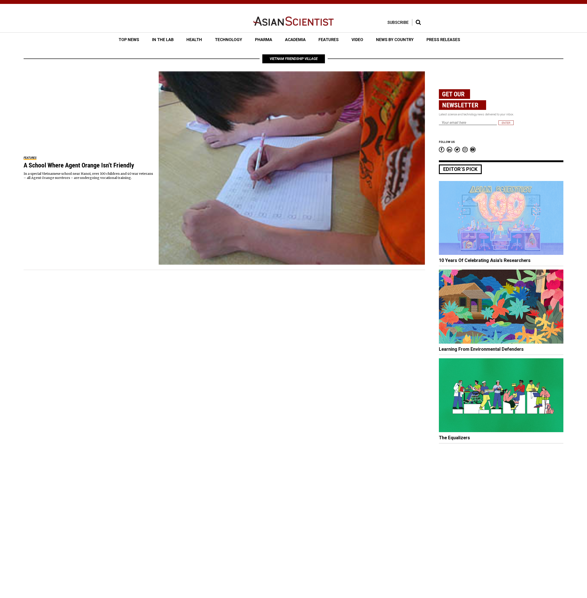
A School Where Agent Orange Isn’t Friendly (79, 165)
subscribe (398, 22)
